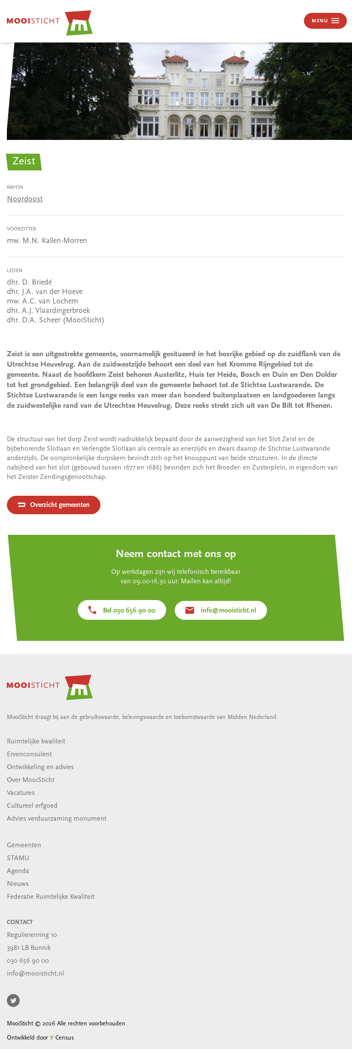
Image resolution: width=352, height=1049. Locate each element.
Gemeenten (24, 845)
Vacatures (21, 793)
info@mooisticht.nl (228, 610)
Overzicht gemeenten (60, 505)
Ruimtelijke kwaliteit (36, 741)
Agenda (18, 871)
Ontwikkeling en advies (40, 767)
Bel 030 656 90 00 (129, 610)
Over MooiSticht (31, 780)
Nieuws (18, 884)
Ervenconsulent (29, 754)
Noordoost (25, 199)
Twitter (13, 1000)
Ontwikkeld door (40, 1038)
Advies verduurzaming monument (56, 819)
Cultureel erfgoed (32, 806)
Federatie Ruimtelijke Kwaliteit (50, 897)
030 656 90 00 (28, 961)
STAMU (18, 858)
